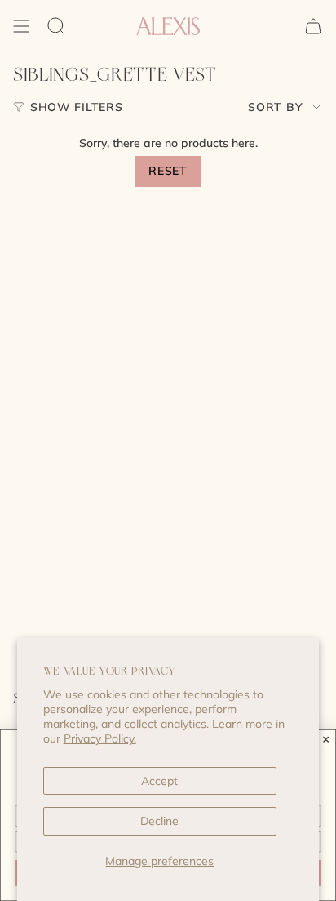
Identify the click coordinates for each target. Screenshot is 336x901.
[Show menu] (21, 26)
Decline (159, 821)
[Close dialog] (326, 739)
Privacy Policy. (100, 738)
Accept (159, 781)
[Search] (56, 26)
